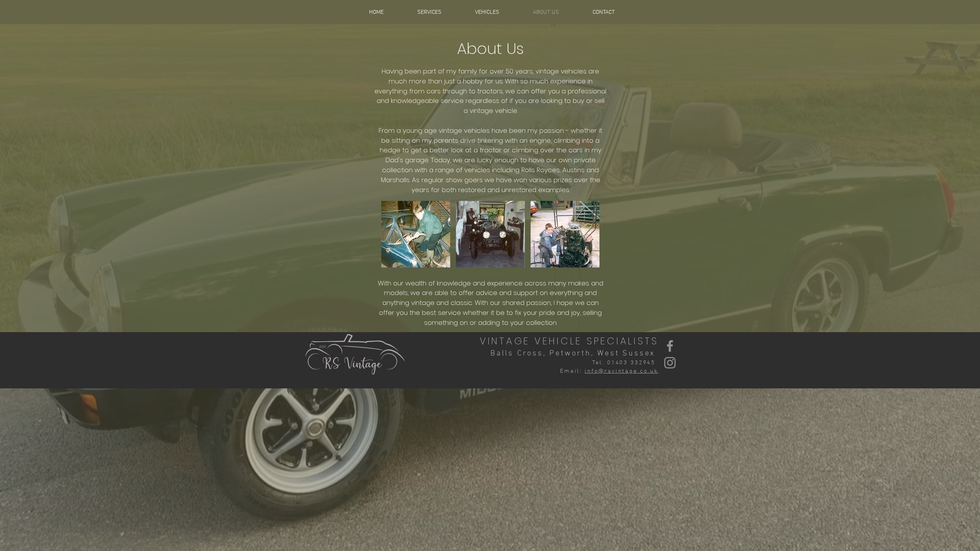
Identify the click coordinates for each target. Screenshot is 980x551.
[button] (415, 234)
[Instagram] (670, 362)
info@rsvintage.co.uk (621, 371)
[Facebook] (670, 346)
